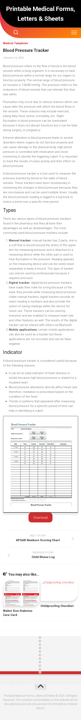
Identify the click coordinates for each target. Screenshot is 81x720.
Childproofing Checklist (57, 606)
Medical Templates (15, 43)
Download (40, 517)
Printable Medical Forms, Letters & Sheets (40, 13)
